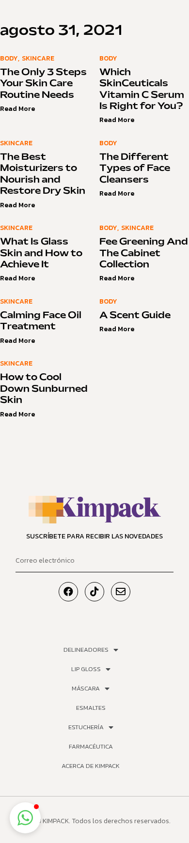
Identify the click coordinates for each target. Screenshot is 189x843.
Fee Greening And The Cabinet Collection (143, 253)
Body (9, 58)
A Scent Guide (135, 315)
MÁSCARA (86, 688)
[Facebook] (68, 591)
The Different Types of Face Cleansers (134, 168)
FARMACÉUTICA (91, 746)
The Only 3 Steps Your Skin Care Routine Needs (43, 84)
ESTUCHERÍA (86, 727)
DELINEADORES (86, 649)
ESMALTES (91, 707)
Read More (17, 109)
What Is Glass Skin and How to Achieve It (41, 253)
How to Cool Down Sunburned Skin (44, 389)
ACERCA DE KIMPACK (91, 765)
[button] (25, 817)
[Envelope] (120, 591)
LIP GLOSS (86, 669)
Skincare (38, 58)
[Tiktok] (94, 591)
